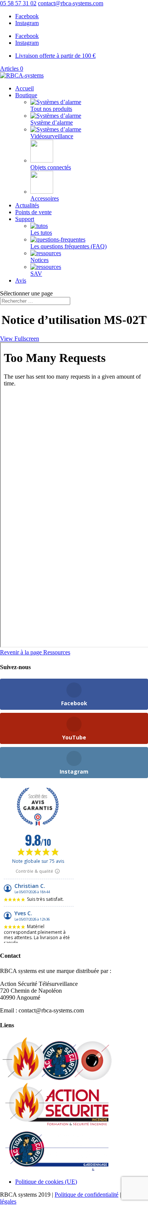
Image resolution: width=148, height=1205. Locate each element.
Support (24, 219)
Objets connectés (50, 167)
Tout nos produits (51, 109)
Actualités (27, 205)
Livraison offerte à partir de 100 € (55, 55)
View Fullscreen (19, 338)
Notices (39, 260)
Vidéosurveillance (51, 136)
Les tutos (41, 232)
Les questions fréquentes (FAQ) (68, 246)
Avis (20, 280)
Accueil (24, 88)
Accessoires (44, 198)
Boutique (26, 95)
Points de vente (33, 212)
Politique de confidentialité (86, 1194)
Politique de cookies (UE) (46, 1181)
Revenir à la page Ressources (35, 652)
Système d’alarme (51, 122)
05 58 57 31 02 (18, 3)
